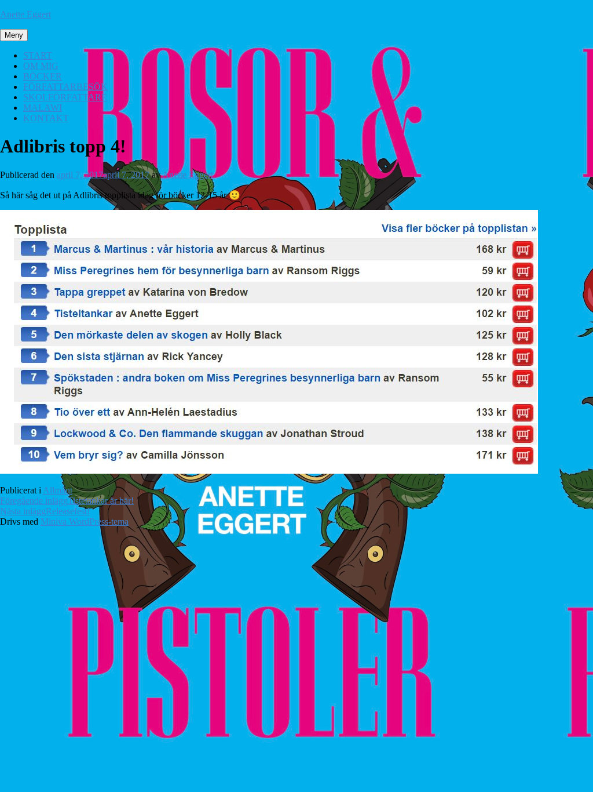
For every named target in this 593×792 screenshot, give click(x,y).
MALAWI (42, 107)
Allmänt (57, 490)
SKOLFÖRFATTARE (65, 97)
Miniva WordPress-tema (85, 521)
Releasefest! (45, 511)
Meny (14, 35)
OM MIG (40, 66)
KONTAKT (46, 118)
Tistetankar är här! (67, 501)
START (37, 55)
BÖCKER (42, 76)
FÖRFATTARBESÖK (65, 87)
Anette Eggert (25, 14)
